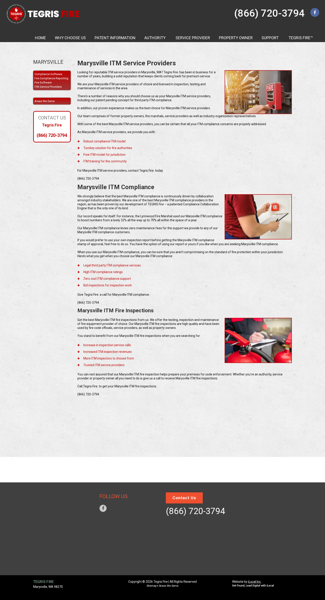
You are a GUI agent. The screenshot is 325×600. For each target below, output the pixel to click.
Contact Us (49, 547)
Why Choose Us (51, 501)
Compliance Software (48, 74)
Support (46, 534)
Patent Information (56, 541)
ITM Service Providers (48, 86)
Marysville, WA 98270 (48, 586)
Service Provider (53, 521)
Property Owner (53, 527)
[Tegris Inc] (43, 13)
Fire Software (43, 82)
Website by (246, 581)
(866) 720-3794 (269, 13)
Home (43, 494)
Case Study (48, 514)
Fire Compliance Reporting (51, 78)
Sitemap (46, 554)
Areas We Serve (51, 561)
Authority (48, 507)
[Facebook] (103, 508)
